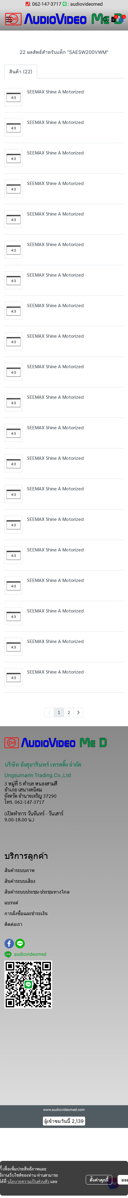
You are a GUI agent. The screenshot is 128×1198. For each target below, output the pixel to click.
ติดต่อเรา (13, 924)
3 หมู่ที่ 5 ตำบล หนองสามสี (30, 783)
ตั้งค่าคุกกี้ (99, 1179)
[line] (20, 943)
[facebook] (9, 943)
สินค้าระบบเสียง (19, 881)
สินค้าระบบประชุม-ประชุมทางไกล (37, 892)
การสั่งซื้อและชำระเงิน (26, 913)
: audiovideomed (85, 4)
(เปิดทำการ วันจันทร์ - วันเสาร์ (33, 813)
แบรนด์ (11, 903)
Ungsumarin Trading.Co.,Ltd (37, 775)
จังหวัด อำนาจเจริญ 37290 (30, 796)
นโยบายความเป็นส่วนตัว (28, 1181)
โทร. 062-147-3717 (24, 802)
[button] (105, 19)
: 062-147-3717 (45, 4)
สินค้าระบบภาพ (19, 870)
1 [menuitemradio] (59, 712)
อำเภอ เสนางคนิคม (23, 789)
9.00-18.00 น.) (19, 819)
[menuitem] (78, 712)
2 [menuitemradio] (69, 712)
